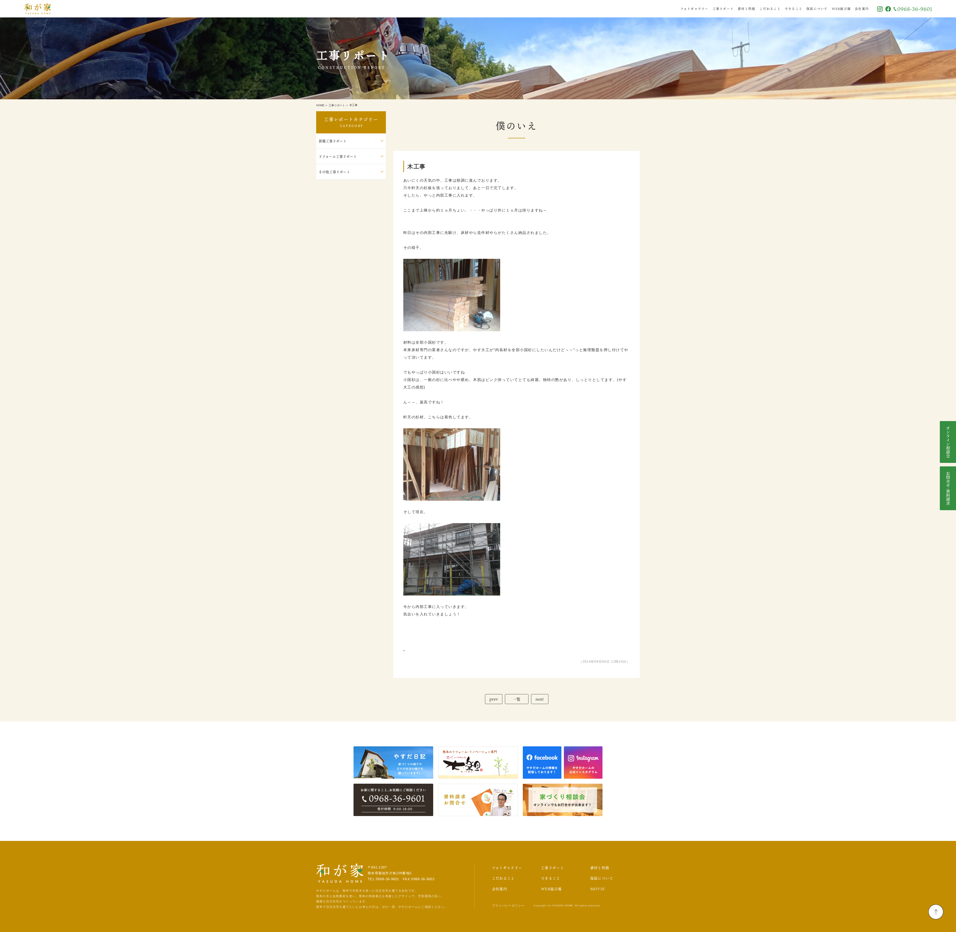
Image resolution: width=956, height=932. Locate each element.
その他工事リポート (334, 171)
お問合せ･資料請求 (948, 488)
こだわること (770, 8)
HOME (320, 105)
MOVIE (597, 888)
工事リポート (723, 8)
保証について (817, 8)
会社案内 (862, 8)
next (540, 699)
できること (793, 8)
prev (493, 699)
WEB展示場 (841, 8)
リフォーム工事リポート (338, 156)
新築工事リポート (333, 141)
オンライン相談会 (948, 442)
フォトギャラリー (694, 8)
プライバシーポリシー (508, 905)
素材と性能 (746, 8)
